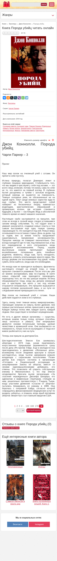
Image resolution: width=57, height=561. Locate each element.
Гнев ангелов (37, 128)
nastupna (41, 406)
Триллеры (12, 24)
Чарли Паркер (13, 108)
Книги (4, 24)
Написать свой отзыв (11, 428)
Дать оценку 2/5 (7, 33)
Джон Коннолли (25, 24)
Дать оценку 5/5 (17, 33)
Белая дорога (15, 128)
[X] (11, 97)
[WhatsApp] (23, 97)
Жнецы (17, 130)
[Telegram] (26, 97)
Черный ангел (26, 128)
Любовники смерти (28, 130)
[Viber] (19, 97)
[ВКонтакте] (4, 97)
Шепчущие (40, 130)
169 (32, 406)
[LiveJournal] (15, 97)
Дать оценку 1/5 (4, 33)
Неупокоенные (8, 130)
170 (36, 406)
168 (27, 406)
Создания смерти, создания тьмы (15, 126)
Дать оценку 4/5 (14, 33)
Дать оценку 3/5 (11, 33)
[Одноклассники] (8, 97)
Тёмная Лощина (35, 126)
